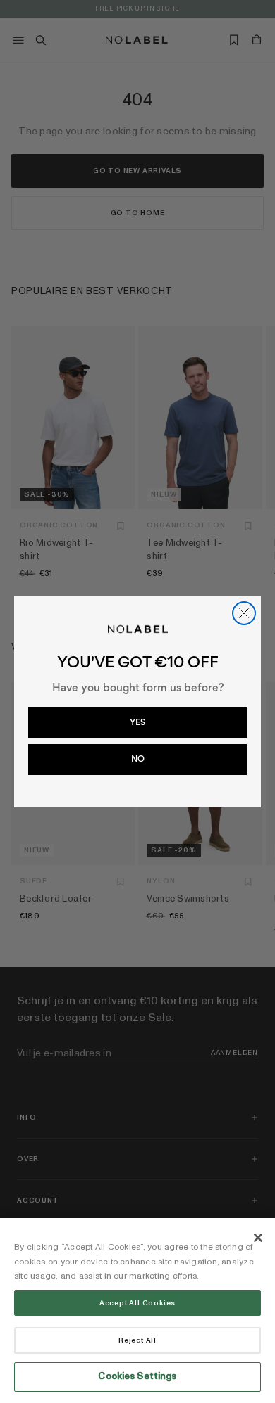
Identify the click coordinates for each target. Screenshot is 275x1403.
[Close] (258, 1237)
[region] (137, 1310)
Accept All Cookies (137, 1303)
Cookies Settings (137, 1376)
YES (137, 722)
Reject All (137, 1340)
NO (138, 758)
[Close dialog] (244, 613)
